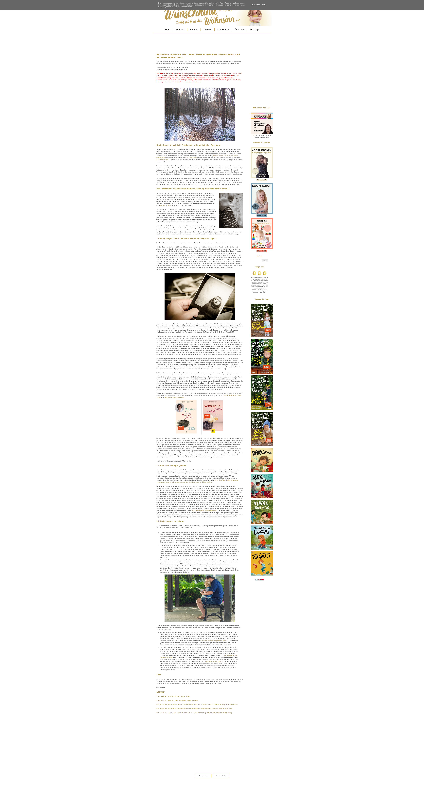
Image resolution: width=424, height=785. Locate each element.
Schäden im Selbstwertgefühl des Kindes (214, 641)
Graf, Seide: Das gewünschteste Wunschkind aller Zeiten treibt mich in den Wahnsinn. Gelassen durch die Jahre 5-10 (194, 708)
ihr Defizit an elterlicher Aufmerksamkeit (204, 511)
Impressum (203, 776)
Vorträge (254, 29)
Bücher (194, 29)
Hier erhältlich (261, 180)
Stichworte (223, 29)
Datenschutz (220, 776)
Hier (254, 135)
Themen (207, 29)
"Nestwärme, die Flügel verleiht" (174, 397)
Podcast (180, 29)
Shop (167, 29)
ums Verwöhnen (191, 158)
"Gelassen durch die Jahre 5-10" (214, 661)
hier (161, 205)
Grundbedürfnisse (162, 160)
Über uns (239, 29)
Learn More (255, 5)
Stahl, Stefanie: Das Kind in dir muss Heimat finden (172, 696)
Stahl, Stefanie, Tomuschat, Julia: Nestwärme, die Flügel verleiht (177, 700)
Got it (264, 5)
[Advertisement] (200, 42)
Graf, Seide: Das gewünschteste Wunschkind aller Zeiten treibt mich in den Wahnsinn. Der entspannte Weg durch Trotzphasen (197, 704)
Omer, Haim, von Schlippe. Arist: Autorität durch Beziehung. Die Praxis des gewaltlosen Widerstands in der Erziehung (194, 713)
